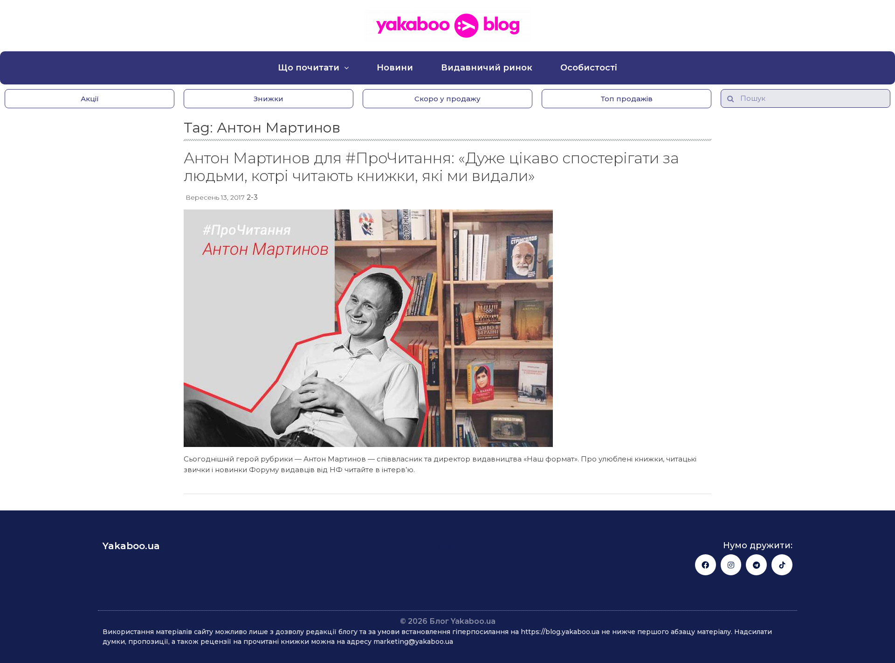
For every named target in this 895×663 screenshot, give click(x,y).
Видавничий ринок (486, 68)
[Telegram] (756, 564)
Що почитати (308, 68)
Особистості (588, 68)
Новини (395, 68)
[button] (89, 98)
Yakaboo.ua (131, 545)
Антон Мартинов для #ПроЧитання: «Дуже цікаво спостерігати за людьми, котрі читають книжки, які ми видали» (431, 167)
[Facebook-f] (705, 564)
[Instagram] (731, 564)
